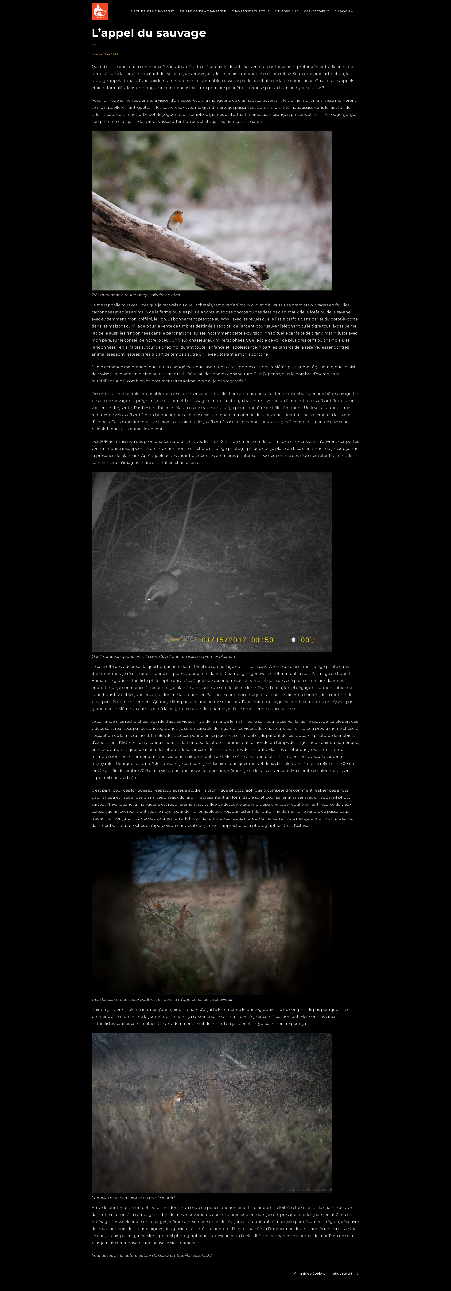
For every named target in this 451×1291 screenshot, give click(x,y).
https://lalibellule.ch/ (193, 1255)
